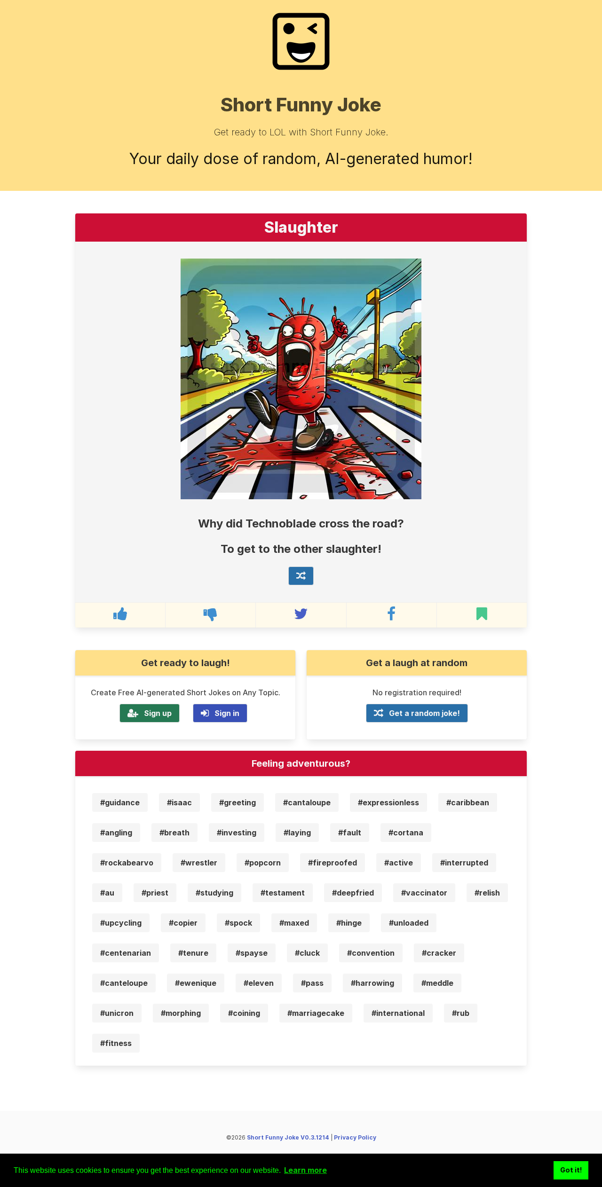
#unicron (117, 1013)
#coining (244, 1013)
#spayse (252, 953)
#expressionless (388, 802)
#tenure (193, 953)
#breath (174, 832)
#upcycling (121, 923)
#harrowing (372, 983)
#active (398, 862)
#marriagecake (315, 1013)
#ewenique (195, 983)
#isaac (179, 802)
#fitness (116, 1043)
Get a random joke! (424, 713)
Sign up (158, 713)
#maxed (294, 923)
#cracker (439, 953)
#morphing (181, 1013)
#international (398, 1013)
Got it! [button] (571, 1170)
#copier (183, 923)
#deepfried (353, 892)
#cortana (405, 832)
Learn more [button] (305, 1170)
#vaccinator (424, 892)
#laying (297, 832)
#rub (460, 1013)
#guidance (120, 802)
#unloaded (408, 923)
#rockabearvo (126, 862)
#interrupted (464, 862)
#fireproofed (332, 862)
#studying (214, 892)
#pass (312, 983)
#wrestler (199, 862)
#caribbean (467, 802)
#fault (349, 832)
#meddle (437, 983)
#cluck (307, 953)
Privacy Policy (355, 1137)
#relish (487, 892)
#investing (236, 832)
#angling (116, 832)
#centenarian (125, 953)
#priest (155, 892)
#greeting (237, 802)
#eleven (259, 983)
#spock (238, 923)
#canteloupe (124, 983)
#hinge (349, 923)
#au (107, 892)
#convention (371, 953)
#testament (283, 892)
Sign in (226, 713)
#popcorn (263, 862)
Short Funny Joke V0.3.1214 (288, 1137)
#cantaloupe (307, 802)
